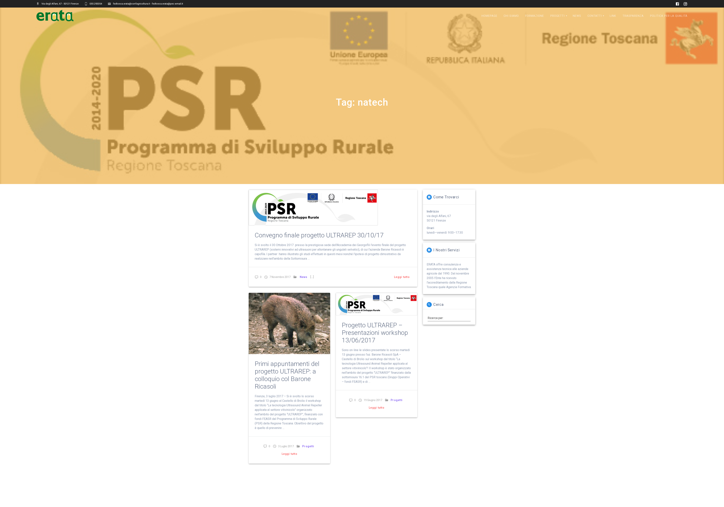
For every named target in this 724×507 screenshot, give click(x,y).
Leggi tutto (402, 276)
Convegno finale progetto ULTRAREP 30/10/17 (319, 235)
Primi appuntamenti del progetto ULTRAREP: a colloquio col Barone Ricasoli (287, 375)
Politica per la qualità (668, 16)
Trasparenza (633, 16)
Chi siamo (511, 16)
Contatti (594, 16)
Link (613, 16)
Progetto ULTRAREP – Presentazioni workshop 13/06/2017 (375, 332)
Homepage (489, 16)
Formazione (534, 16)
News (577, 16)
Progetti (557, 16)
